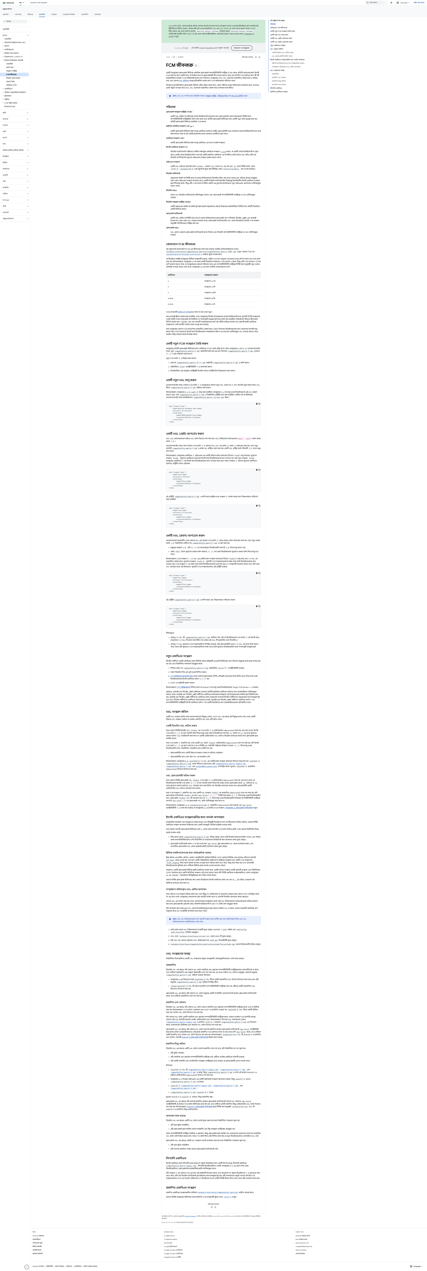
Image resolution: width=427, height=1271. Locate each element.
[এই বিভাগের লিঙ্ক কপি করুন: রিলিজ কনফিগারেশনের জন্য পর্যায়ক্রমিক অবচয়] (213, 852)
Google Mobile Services (304, 1246)
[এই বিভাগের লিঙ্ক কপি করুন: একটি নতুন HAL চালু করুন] (198, 380)
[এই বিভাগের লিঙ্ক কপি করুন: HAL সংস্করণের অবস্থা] (192, 954)
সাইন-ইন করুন (419, 3)
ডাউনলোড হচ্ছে (37, 1243)
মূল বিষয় (42, 14)
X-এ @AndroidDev (170, 1239)
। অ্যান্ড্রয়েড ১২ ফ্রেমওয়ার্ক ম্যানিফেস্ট (238, 808)
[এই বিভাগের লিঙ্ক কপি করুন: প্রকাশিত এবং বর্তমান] (188, 1002)
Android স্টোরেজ (38, 1236)
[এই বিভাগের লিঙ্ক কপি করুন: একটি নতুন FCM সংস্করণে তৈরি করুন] (210, 344)
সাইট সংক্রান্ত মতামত (90, 1266)
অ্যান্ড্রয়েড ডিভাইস (69, 14)
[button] (13, 35)
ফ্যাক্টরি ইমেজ (37, 1250)
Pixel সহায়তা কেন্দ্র (301, 1239)
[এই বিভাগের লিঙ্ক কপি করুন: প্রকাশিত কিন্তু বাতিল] (187, 1044)
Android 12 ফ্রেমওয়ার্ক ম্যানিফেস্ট (199, 1107)
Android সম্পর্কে (38, 1266)
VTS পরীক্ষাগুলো (183, 687)
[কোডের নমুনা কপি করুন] (259, 403)
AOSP (168, 57)
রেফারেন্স (98, 14)
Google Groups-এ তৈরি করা (173, 1254)
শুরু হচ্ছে (18, 14)
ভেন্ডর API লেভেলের (186, 312)
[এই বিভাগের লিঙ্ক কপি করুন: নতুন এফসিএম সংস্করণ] (194, 656)
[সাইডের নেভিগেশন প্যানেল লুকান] (27, 1267)
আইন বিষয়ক (59, 1266)
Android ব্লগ (168, 1243)
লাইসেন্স (69, 1266)
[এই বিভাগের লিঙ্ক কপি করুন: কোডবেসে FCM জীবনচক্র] (197, 244)
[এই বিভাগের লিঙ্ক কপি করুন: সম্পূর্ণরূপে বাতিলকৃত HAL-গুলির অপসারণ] (208, 889)
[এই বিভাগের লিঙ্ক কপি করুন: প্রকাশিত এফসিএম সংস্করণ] (198, 1188)
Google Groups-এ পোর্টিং (172, 1257)
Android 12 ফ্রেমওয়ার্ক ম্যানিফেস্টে (195, 1037)
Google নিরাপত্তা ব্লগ (170, 1246)
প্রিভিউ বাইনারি (37, 1246)
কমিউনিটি (49, 1266)
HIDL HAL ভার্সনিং (237, 96)
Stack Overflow (301, 1250)
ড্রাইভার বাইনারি (37, 1254)
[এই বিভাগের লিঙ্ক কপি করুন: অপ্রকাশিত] (178, 965)
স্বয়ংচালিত (84, 14)
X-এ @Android (169, 1236)
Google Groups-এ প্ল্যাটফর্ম (173, 1250)
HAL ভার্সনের (184, 81)
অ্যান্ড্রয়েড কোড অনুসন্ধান (38, 3)
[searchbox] (15, 21)
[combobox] (376, 3)
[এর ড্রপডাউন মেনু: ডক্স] (25, 2)
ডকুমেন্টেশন (7, 9)
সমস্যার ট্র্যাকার (300, 1254)
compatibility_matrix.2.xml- (206, 766)
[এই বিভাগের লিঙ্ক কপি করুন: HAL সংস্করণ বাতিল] (190, 712)
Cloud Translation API (208, 48)
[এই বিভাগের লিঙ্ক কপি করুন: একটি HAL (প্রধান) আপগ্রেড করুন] (207, 536)
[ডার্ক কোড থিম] (257, 403)
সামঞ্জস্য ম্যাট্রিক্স (211, 96)
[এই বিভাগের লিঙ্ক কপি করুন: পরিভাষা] (177, 107)
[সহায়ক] (256, 57)
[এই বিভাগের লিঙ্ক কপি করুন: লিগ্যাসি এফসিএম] (188, 1158)
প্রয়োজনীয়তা (36, 1239)
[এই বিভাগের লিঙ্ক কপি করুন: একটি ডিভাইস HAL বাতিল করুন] (199, 726)
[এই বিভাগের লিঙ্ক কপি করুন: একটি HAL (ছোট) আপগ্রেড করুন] (206, 434)
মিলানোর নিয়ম (223, 96)
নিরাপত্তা (30, 14)
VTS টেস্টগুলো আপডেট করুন (181, 676)
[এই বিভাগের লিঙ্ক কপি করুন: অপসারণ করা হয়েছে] (188, 1116)
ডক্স (20, 3)
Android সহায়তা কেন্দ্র (303, 1236)
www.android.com (302, 1243)
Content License (189, 1216)
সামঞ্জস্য (54, 14)
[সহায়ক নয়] (259, 57)
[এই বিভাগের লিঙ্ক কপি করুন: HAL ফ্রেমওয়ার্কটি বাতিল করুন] (197, 775)
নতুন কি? (6, 14)
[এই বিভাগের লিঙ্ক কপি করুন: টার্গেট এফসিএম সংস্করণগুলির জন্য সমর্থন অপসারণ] (226, 817)
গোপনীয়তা (77, 1266)
